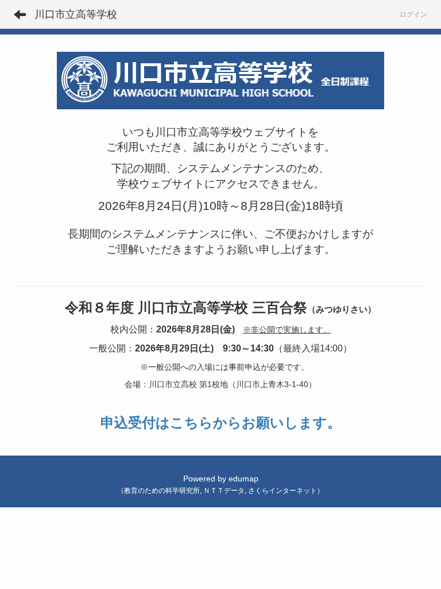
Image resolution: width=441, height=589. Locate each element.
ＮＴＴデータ (224, 491)
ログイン (413, 14)
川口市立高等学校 (75, 14)
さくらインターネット (282, 491)
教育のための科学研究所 (162, 491)
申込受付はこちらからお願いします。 (220, 422)
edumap (243, 478)
